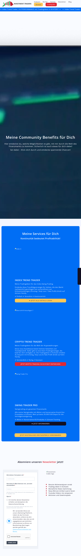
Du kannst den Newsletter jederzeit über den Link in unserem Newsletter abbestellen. (20, 507)
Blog (70, 2)
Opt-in (9, 496)
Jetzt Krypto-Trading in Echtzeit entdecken (40, 364)
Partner (53, 2)
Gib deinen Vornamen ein (15, 475)
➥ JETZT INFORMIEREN (41, 424)
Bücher (45, 2)
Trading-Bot (51, 4)
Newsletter (62, 2)
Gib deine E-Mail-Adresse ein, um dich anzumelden (19, 484)
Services (38, 4)
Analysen (37, 2)
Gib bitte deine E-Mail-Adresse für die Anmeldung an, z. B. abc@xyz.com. (21, 493)
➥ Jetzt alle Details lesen (40, 300)
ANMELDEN (12, 542)
